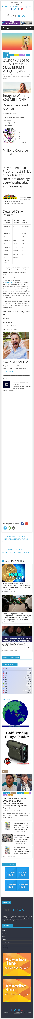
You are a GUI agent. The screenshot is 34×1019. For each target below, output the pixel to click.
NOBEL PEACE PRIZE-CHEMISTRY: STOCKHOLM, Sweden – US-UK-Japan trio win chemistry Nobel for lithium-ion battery (16, 586)
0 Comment (24, 74)
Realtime (11, 726)
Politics (10, 795)
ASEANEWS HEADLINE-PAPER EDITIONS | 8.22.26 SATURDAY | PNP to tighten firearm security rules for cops (22, 851)
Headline (4, 930)
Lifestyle (22, 55)
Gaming (11, 55)
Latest (16, 55)
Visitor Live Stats (6, 699)
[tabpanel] (17, 291)
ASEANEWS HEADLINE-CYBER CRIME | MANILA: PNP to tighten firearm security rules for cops (21, 838)
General (13, 793)
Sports (3, 936)
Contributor (16, 74)
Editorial (4, 933)
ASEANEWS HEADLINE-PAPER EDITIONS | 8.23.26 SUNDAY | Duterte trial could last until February (22, 826)
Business (4, 945)
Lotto (27, 55)
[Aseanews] (4, 28)
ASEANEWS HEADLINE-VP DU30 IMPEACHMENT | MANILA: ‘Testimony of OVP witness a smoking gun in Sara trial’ (16, 803)
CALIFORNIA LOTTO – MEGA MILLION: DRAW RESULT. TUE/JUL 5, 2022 (16, 539)
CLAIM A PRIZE (8, 372)
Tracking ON (18, 726)
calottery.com (9, 282)
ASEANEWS (6, 793)
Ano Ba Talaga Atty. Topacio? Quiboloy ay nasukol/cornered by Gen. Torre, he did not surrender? (15, 646)
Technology (5, 948)
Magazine (6, 57)
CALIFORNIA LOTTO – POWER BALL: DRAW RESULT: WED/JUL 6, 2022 (16, 552)
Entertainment (6, 942)
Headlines (20, 793)
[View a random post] (31, 28)
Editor (16, 810)
